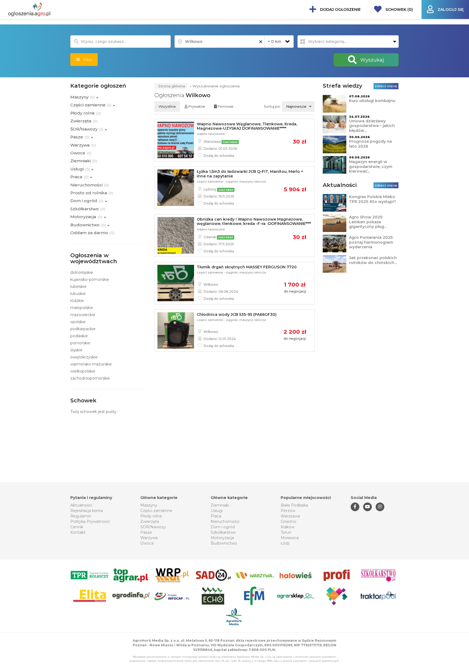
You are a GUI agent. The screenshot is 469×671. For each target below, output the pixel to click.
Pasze (146, 532)
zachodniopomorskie (90, 378)
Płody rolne (151, 516)
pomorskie (80, 343)
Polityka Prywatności (90, 521)
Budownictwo (224, 543)
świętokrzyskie (84, 357)
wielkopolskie (82, 371)
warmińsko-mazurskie (91, 364)
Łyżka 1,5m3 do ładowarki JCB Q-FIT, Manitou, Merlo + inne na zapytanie (250, 173)
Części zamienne (156, 510)
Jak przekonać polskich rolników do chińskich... (373, 260)
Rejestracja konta (86, 510)
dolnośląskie (81, 272)
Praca (216, 516)
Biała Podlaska (294, 505)
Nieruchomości (225, 521)
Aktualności (81, 505)
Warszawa (290, 516)
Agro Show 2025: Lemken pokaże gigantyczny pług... (367, 222)
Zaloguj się (450, 9)
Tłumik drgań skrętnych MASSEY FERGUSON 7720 (247, 267)
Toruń (286, 532)
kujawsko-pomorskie (89, 279)
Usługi (217, 510)
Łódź (285, 543)
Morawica (290, 537)
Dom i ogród (223, 526)
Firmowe (225, 106)
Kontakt (77, 532)
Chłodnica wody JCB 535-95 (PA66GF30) (237, 314)
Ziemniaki (220, 505)
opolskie (78, 321)
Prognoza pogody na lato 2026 (370, 144)
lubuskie (78, 293)
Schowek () (398, 9)
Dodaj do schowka (218, 156)
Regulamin (80, 516)
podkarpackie (83, 328)
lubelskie (78, 286)
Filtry (86, 59)
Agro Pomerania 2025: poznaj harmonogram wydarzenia (371, 242)
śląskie (76, 350)
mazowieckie (82, 314)
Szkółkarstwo (223, 532)
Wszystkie (167, 106)
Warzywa (149, 537)
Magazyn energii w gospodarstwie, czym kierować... (370, 166)
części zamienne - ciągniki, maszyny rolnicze (231, 181)
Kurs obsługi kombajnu (372, 100)
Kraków (287, 526)
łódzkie (77, 300)
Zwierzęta (149, 521)
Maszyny (148, 505)
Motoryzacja (222, 537)
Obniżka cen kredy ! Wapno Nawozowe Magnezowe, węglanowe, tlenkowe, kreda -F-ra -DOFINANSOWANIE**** (254, 221)
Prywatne (196, 106)
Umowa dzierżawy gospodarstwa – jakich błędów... (372, 126)
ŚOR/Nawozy (153, 526)
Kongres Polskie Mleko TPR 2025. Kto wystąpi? (372, 199)
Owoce (147, 543)
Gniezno (288, 521)
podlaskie (79, 335)
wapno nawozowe (211, 134)
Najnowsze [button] (296, 106)
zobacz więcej (386, 86)
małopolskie (81, 307)
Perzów (288, 510)
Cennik (76, 526)
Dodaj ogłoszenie (340, 9)
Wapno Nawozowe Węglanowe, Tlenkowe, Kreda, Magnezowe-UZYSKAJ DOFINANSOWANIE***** (247, 126)
